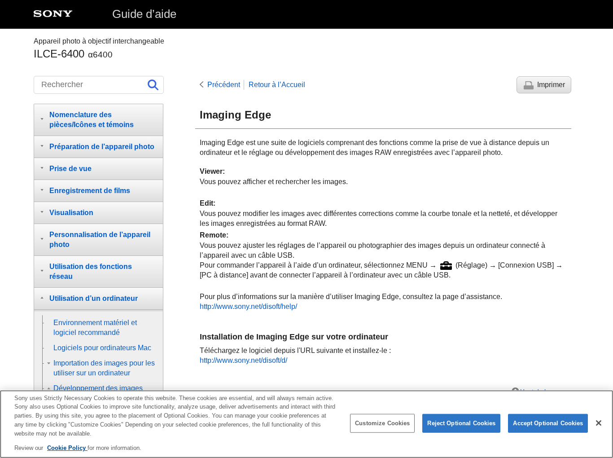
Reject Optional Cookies (461, 423)
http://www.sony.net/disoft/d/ (243, 360)
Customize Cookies (382, 423)
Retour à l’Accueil (277, 84)
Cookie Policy (67, 447)
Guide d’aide (144, 14)
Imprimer (551, 84)
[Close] (599, 423)
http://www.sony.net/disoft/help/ (248, 306)
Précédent (223, 84)
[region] (306, 424)
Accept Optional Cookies (548, 423)
